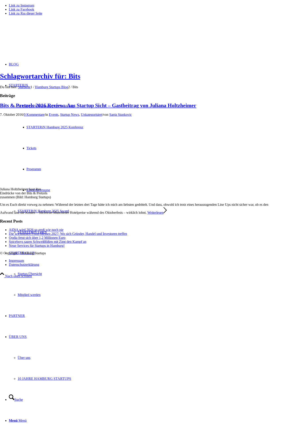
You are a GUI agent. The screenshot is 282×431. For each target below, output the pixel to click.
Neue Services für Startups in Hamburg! (37, 245)
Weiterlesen (155, 212)
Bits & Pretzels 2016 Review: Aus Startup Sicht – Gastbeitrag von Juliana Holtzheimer (98, 105)
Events (53, 114)
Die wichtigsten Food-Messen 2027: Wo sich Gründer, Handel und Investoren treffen (68, 234)
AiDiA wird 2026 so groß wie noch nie (36, 230)
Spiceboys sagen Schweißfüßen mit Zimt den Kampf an (47, 242)
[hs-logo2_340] (33, 40)
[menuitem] (145, 273)
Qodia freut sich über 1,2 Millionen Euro (37, 238)
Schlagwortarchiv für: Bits (40, 76)
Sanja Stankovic (120, 114)
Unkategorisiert (91, 114)
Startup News (69, 114)
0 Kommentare (34, 114)
